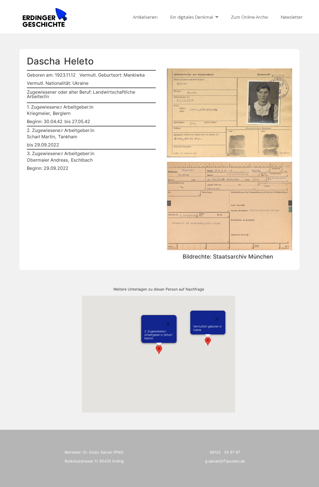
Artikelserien (145, 17)
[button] (208, 341)
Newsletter (292, 17)
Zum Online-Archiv (249, 17)
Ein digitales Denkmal (191, 17)
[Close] (217, 319)
